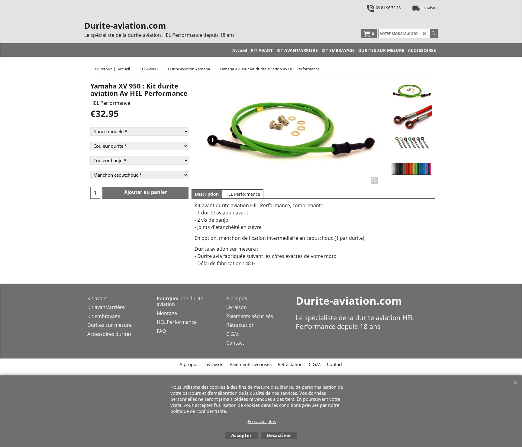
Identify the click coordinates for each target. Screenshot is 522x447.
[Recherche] (433, 33)
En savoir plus (262, 421)
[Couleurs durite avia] (411, 169)
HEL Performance (110, 103)
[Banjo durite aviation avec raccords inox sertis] (411, 117)
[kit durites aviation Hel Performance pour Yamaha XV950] (288, 132)
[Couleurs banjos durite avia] (411, 143)
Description (207, 194)
